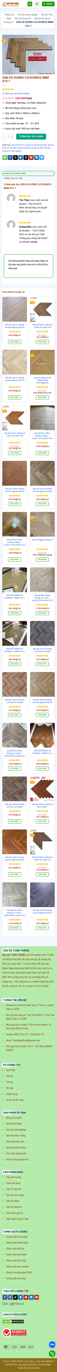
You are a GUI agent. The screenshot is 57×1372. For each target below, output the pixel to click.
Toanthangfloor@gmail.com (26, 1040)
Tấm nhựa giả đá (14, 1213)
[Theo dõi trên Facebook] (4, 1297)
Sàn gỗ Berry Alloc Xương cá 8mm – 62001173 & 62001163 (14, 542)
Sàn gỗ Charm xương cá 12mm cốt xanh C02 (42, 858)
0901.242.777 (21, 1034)
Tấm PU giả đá (13, 1189)
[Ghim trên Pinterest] (31, 157)
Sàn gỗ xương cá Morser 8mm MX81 (42, 805)
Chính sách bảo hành (16, 1254)
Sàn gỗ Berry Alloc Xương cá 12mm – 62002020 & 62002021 (14, 753)
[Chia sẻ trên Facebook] (10, 157)
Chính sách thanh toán (17, 1242)
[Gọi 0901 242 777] (52, 1353)
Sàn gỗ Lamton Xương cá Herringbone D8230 (15, 489)
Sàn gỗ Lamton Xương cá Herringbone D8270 (15, 325)
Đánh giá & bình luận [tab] (15, 173)
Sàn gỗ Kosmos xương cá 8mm (31, 148)
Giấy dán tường (13, 1177)
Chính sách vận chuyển (17, 1266)
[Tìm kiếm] (29, 4)
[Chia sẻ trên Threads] (26, 157)
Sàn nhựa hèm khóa (16, 1147)
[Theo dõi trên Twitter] (20, 1297)
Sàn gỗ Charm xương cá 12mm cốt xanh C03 (14, 434)
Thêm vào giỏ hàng (31, 136)
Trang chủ (9, 14)
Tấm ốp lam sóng (15, 1195)
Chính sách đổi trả (15, 1248)
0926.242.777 (37, 1034)
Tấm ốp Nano (12, 1201)
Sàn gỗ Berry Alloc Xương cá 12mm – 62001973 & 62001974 (42, 597)
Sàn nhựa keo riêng (15, 1135)
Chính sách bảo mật (16, 1260)
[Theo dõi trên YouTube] (36, 1297)
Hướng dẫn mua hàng (16, 1236)
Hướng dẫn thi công (16, 1278)
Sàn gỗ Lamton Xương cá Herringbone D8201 (15, 858)
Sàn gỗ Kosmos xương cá (22, 145)
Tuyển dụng (11, 1094)
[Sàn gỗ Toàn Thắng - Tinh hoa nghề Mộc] (13, 4)
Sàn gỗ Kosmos (23, 18)
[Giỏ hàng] (37, 4)
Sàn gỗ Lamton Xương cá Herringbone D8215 (42, 911)
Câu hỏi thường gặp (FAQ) (19, 1272)
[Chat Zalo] (52, 1344)
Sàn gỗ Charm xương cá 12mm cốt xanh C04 (42, 325)
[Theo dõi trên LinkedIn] (31, 1297)
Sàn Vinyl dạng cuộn (16, 1153)
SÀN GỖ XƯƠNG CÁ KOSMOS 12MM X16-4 (15, 650)
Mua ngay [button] (14, 342)
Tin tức (9, 1082)
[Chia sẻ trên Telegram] (41, 157)
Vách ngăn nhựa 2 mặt (17, 1218)
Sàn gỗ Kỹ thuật (14, 1123)
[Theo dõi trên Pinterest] (26, 1297)
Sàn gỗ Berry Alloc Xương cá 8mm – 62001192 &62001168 (42, 435)
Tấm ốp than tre (14, 1207)
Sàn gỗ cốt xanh (40, 145)
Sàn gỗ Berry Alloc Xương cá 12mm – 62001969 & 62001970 (14, 912)
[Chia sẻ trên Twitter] (20, 157)
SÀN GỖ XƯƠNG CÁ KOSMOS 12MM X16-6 (42, 751)
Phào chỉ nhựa (13, 1183)
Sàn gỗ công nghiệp (28, 14)
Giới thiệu (10, 1070)
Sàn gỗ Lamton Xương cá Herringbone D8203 (42, 700)
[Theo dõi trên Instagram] (10, 1297)
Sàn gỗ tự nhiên (14, 1117)
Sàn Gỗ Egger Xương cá (42, 540)
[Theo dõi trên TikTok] (15, 1297)
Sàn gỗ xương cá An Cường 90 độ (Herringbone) (42, 380)
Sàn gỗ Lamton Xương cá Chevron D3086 (42, 650)
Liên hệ (9, 1076)
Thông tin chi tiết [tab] (13, 178)
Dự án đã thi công (15, 1099)
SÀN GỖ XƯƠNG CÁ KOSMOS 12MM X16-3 (15, 596)
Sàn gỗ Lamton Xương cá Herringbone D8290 (42, 489)
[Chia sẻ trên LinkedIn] (36, 157)
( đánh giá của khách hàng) (15, 93)
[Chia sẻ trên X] (15, 157)
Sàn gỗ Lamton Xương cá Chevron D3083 (14, 805)
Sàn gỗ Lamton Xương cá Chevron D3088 (14, 700)
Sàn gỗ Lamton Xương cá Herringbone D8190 (15, 378)
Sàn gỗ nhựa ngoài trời (17, 1159)
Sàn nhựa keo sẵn (15, 1141)
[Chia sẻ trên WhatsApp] (4, 157)
